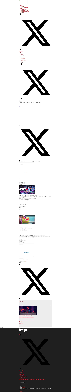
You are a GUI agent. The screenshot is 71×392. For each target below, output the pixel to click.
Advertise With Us (22, 372)
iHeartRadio (21, 391)
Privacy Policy (21, 375)
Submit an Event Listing (24, 10)
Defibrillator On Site (23, 61)
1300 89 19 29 (23, 387)
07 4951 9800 (23, 386)
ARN (20, 390)
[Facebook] (19, 264)
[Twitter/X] (36, 48)
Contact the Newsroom (24, 7)
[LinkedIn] (19, 160)
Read (20, 53)
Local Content (21, 378)
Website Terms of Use (22, 377)
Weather (22, 12)
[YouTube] (20, 49)
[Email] (20, 160)
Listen (20, 52)
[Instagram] (21, 66)
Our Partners (22, 57)
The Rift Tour (24, 261)
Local (21, 8)
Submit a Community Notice (25, 11)
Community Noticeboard (23, 60)
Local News (22, 6)
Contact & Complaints (22, 371)
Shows (21, 5)
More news (20, 321)
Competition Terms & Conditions (23, 376)
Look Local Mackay (23, 9)
